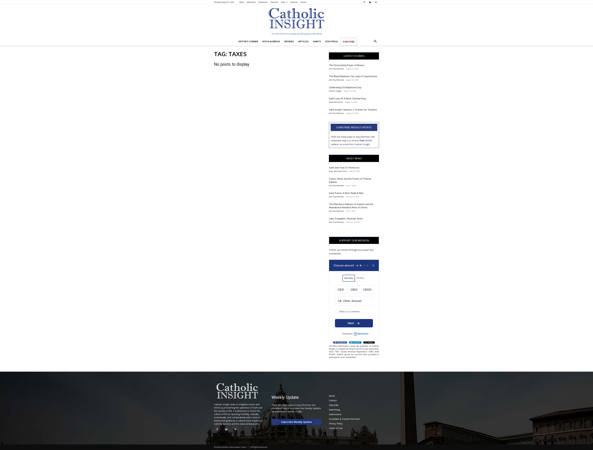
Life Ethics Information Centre (233, 447)
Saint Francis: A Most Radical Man (346, 193)
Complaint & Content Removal (344, 418)
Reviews (289, 41)
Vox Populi (331, 41)
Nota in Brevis (271, 41)
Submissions (263, 2)
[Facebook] (364, 2)
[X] (376, 2)
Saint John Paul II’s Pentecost (344, 167)
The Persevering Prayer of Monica (346, 65)
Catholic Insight (335, 91)
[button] (375, 41)
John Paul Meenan (336, 69)
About (241, 2)
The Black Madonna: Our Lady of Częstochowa (353, 76)
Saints (317, 41)
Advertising (251, 2)
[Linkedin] (370, 2)
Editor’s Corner (248, 41)
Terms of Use (336, 428)
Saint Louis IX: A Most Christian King (347, 98)
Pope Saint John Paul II (338, 171)
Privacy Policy (336, 423)
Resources (274, 2)
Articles (303, 41)
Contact (303, 2)
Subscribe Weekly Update (354, 127)
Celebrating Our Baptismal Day (345, 87)
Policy (283, 2)
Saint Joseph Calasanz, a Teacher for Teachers (353, 109)
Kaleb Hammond (336, 102)
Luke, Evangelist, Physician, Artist (346, 218)
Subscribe (293, 2)
